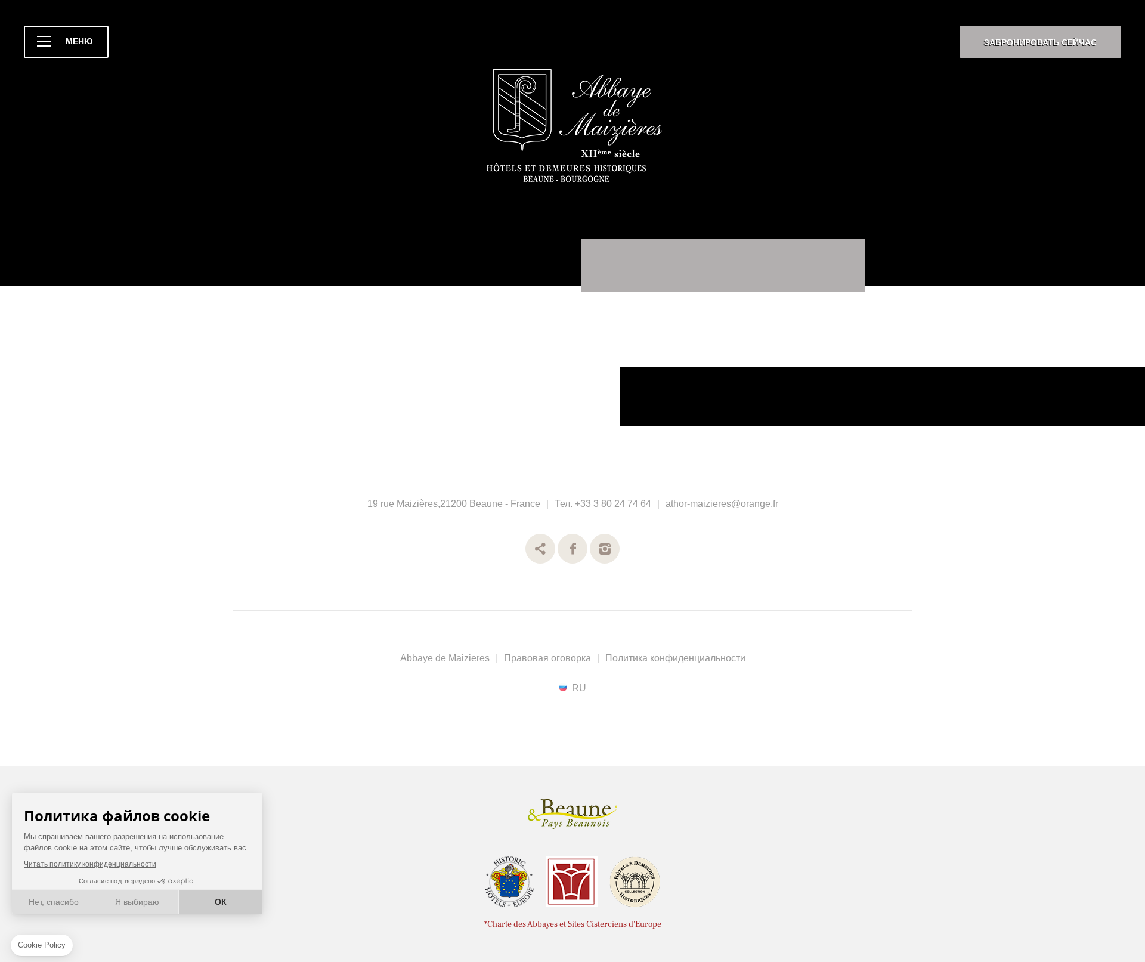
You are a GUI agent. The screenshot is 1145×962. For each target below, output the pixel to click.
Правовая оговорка (547, 658)
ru (579, 687)
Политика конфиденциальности (675, 658)
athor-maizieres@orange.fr (722, 504)
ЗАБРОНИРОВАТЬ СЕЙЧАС (1040, 42)
